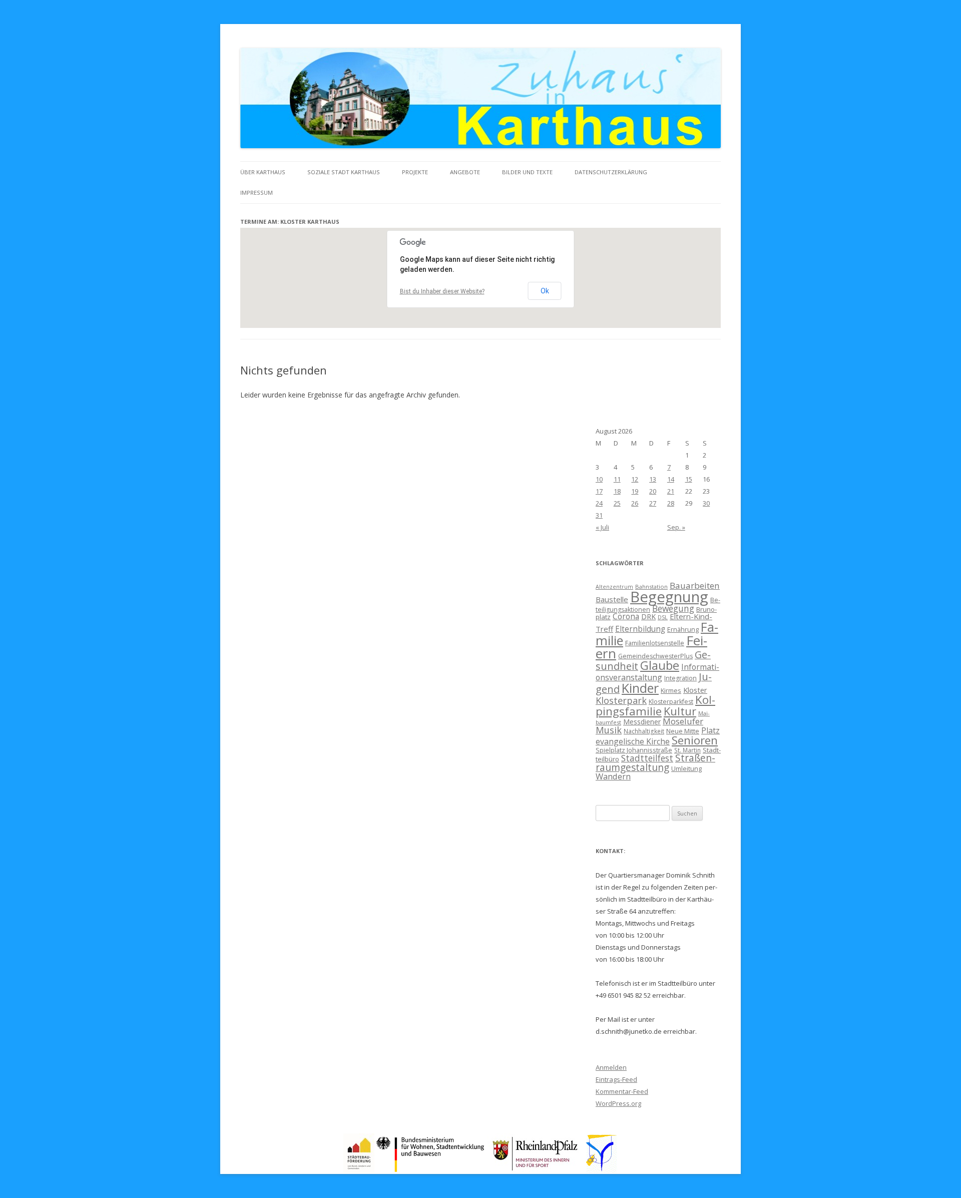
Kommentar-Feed (622, 1091)
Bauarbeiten (695, 585)
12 (634, 479)
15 (688, 479)
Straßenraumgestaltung (655, 762)
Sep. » (676, 527)
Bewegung (673, 608)
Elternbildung (640, 629)
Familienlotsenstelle (654, 643)
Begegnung (669, 597)
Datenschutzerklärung (611, 172)
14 (670, 479)
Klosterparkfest (671, 701)
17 (599, 491)
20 (652, 491)
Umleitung (686, 768)
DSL (663, 617)
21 (670, 491)
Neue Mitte (682, 730)
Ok (545, 291)
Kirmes (671, 690)
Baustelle (612, 599)
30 (706, 503)
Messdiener (642, 721)
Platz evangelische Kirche (658, 736)
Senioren (695, 740)
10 (599, 479)
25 (617, 503)
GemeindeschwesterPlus (655, 656)
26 (634, 503)
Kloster (695, 690)
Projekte (415, 172)
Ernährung (683, 629)
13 (652, 479)
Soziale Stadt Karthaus (343, 172)
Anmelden (611, 1067)
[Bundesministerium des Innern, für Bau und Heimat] (430, 1170)
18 (617, 491)
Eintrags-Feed (616, 1079)
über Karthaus (262, 172)
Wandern (613, 776)
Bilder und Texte (527, 172)
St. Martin (687, 750)
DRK (648, 616)
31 (599, 515)
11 (617, 479)
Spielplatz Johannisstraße (634, 749)
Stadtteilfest (647, 758)
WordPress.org (618, 1103)
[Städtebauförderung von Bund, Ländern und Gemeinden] (358, 1170)
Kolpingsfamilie (655, 705)
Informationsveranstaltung (657, 672)
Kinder (640, 687)
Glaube (659, 665)
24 (599, 503)
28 (670, 503)
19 (634, 491)
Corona (626, 616)
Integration (680, 678)
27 (652, 503)
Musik (609, 730)
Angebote (465, 172)
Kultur (680, 711)
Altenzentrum (614, 586)
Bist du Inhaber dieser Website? (442, 291)
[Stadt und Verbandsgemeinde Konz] (602, 1170)
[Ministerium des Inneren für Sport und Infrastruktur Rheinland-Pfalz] (536, 1170)
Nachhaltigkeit (644, 731)
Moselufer (683, 721)
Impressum (256, 192)
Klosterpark (621, 700)
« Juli (602, 527)
